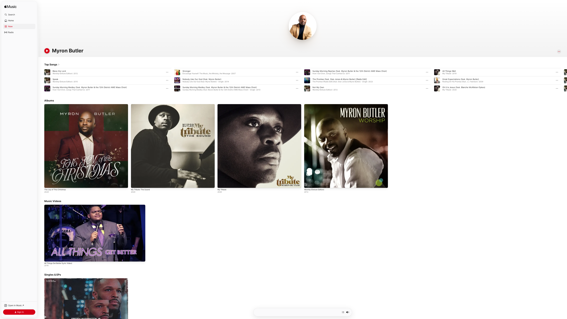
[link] (52, 64)
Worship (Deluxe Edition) (315, 105)
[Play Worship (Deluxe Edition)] (308, 184)
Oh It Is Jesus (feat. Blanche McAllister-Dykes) (463, 87)
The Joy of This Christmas (56, 105)
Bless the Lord (59, 71)
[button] (19, 14)
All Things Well (449, 71)
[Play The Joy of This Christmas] (48, 184)
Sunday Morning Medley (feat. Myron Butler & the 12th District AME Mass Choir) (90, 87)
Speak (55, 79)
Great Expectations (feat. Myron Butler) (460, 79)
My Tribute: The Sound (141, 105)
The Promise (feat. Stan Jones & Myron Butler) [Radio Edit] (339, 79)
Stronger (187, 71)
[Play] (47, 50)
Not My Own (318, 87)
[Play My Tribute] (221, 184)
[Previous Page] (41, 80)
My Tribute (222, 105)
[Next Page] (564, 80)
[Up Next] (343, 312)
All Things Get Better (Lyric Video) (58, 263)
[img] (10, 6)
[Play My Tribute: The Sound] (134, 184)
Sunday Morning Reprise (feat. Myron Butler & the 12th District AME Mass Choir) (349, 71)
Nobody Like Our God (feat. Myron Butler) (202, 79)
